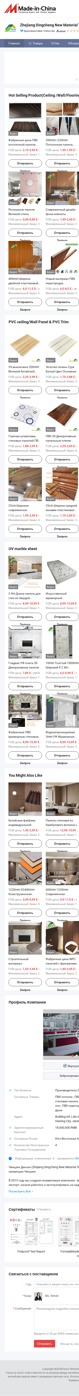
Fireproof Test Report (31, 1251)
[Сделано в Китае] (30, 8)
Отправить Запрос (25, 164)
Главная (14, 43)
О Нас (55, 43)
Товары (38, 43)
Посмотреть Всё (20, 1191)
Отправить (44, 1344)
